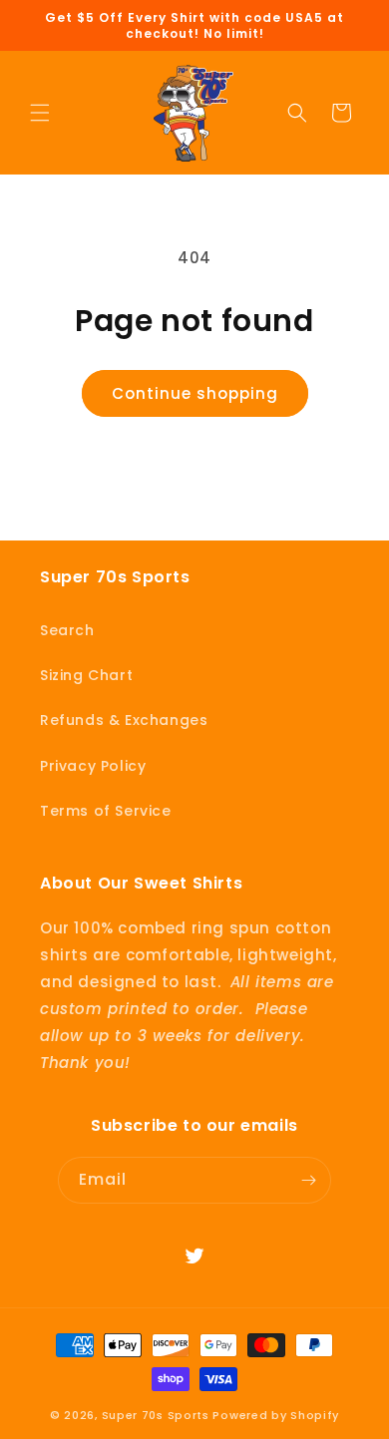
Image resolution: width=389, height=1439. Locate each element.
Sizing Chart (86, 675)
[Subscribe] (308, 1180)
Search (67, 630)
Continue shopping (195, 393)
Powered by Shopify (275, 1415)
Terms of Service (106, 811)
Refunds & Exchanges (123, 720)
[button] (40, 113)
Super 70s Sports (155, 1415)
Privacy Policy (93, 766)
